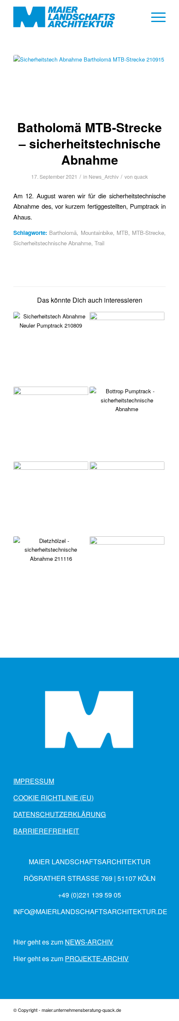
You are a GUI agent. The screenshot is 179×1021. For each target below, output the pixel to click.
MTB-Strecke (148, 233)
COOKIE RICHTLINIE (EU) (53, 797)
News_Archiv (104, 176)
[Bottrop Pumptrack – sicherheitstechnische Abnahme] (127, 424)
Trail (99, 243)
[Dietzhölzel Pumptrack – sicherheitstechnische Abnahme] (50, 573)
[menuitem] (154, 17)
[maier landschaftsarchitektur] (74, 17)
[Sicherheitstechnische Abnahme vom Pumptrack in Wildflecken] (127, 573)
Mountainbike (97, 233)
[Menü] (154, 17)
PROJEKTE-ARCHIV (97, 958)
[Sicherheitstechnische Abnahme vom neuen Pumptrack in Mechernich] (50, 498)
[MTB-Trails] (89, 82)
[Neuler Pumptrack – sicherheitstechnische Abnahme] (50, 349)
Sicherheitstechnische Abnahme (52, 243)
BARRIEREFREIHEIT (46, 831)
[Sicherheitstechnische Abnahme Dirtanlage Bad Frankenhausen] (127, 349)
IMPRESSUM (33, 781)
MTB (122, 233)
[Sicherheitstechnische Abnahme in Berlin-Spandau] (127, 498)
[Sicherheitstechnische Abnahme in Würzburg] (50, 424)
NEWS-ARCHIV (89, 942)
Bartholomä (63, 233)
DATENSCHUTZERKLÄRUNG (59, 814)
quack (141, 176)
